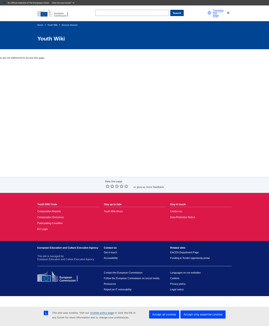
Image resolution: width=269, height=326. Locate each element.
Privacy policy (178, 284)
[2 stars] (110, 186)
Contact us (176, 211)
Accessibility (111, 258)
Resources (110, 284)
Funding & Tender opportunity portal (190, 258)
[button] (209, 13)
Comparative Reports (49, 211)
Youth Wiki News (113, 211)
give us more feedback (150, 187)
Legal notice (177, 289)
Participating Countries (50, 223)
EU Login (42, 229)
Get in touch (110, 252)
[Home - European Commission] (54, 13)
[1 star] (107, 186)
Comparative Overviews (50, 217)
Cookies (174, 278)
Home (40, 25)
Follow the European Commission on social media (131, 278)
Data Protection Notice (182, 217)
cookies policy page (102, 312)
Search (177, 13)
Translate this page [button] (218, 13)
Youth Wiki (52, 25)
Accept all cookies (164, 314)
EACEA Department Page (184, 252)
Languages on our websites (185, 272)
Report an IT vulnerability (118, 289)
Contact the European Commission (123, 272)
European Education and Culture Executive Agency (67, 247)
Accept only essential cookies (203, 314)
